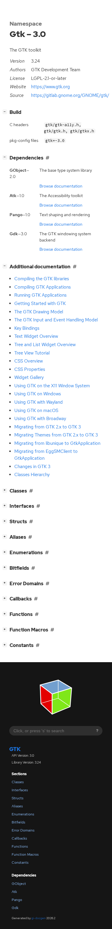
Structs (17, 798)
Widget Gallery (29, 377)
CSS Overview (28, 361)
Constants (20, 862)
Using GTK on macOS (36, 411)
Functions (20, 846)
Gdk (15, 907)
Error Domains (23, 830)
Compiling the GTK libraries (41, 279)
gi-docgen (38, 918)
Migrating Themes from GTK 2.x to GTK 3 (56, 435)
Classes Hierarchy (32, 475)
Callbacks (19, 838)
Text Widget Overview (36, 336)
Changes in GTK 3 (32, 467)
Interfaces (20, 790)
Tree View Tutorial (32, 353)
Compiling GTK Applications (42, 287)
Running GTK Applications (40, 295)
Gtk (15, 749)
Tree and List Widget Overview (45, 345)
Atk (14, 891)
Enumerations (23, 814)
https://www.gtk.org (50, 87)
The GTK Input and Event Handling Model (56, 320)
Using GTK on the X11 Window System (52, 386)
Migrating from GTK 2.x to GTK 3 (47, 427)
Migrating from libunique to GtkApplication (57, 443)
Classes (18, 782)
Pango (17, 899)
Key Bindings (26, 328)
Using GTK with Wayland (38, 402)
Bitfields (18, 822)
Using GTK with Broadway (40, 419)
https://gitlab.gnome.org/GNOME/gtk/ (70, 95)
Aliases (17, 806)
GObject (19, 883)
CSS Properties (29, 369)
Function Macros (25, 854)
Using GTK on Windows (37, 394)
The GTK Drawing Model (38, 312)
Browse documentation (60, 186)
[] (6, 111)
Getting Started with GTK (40, 303)
